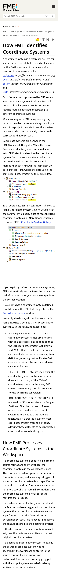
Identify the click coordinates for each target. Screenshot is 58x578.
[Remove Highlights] (37, 39)
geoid (6, 79)
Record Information (14, 313)
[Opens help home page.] (11, 7)
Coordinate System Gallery (36, 222)
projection (8, 75)
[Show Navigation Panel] (53, 6)
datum (6, 83)
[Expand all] (43, 39)
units (5, 92)
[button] (46, 16)
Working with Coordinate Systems (40, 31)
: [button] (13, 26)
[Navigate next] (53, 39)
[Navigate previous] (48, 39)
